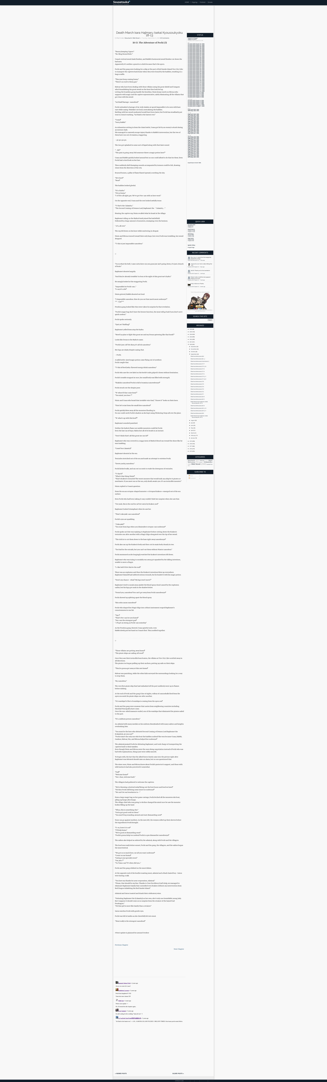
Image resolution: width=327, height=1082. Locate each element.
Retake (200, 462)
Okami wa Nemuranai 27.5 (197, 384)
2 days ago (202, 260)
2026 (191, 329)
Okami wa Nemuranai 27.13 (197, 371)
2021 (191, 342)
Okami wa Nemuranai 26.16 (197, 396)
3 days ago (202, 266)
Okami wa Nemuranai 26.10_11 (198, 410)
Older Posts (178, 1073)
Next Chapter (179, 949)
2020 (191, 344)
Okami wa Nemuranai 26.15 (197, 399)
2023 (191, 337)
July (192, 423)
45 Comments (164, 38)
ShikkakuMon (208, 462)
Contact (197, 1080)
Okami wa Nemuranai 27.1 (197, 394)
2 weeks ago (202, 286)
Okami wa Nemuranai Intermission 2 (200, 361)
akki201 (193, 270)
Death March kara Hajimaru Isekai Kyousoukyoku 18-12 (199, 416)
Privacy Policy (203, 1080)
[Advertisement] (163, 19)
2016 (191, 448)
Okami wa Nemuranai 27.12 (197, 374)
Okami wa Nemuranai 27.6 (197, 381)
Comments (193, 478)
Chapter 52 (190, 226)
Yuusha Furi (209, 464)
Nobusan (202, 460)
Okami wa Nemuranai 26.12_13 (198, 408)
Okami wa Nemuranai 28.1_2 (198, 359)
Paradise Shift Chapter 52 (193, 266)
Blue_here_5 (194, 257)
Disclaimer (211, 1080)
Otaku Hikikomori (195, 283)
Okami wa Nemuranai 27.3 (197, 389)
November (194, 349)
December (193, 346)
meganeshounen (195, 264)
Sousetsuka (121, 2)
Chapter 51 (190, 227)
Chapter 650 (191, 240)
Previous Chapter (121, 945)
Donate (210, 2)
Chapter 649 (191, 239)
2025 (191, 332)
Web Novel (136, 38)
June (192, 425)
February (193, 435)
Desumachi (128, 38)
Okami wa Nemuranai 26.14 (197, 405)
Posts (191, 475)
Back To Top (116, 1080)
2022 (191, 339)
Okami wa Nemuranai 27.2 (197, 391)
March (192, 433)
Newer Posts (121, 1073)
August (193, 420)
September (194, 354)
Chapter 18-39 (191, 231)
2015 (191, 451)
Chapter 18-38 (191, 230)
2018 (191, 443)
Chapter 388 (191, 236)
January (193, 438)
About (192, 1080)
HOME (187, 2)
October (193, 351)
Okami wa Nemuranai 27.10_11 (198, 376)
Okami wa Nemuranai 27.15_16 (198, 366)
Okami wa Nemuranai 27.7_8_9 (198, 379)
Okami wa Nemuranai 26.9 (197, 413)
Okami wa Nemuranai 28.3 (197, 356)
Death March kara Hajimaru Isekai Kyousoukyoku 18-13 (149, 34)
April (192, 430)
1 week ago (202, 273)
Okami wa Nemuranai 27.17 (197, 364)
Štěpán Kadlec (194, 277)
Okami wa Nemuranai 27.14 (197, 369)
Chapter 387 (191, 235)
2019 (191, 441)
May (192, 428)
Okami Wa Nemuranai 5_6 (193, 260)
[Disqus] (149, 1001)
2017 (191, 446)
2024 (191, 334)
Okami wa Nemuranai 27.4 (197, 386)
